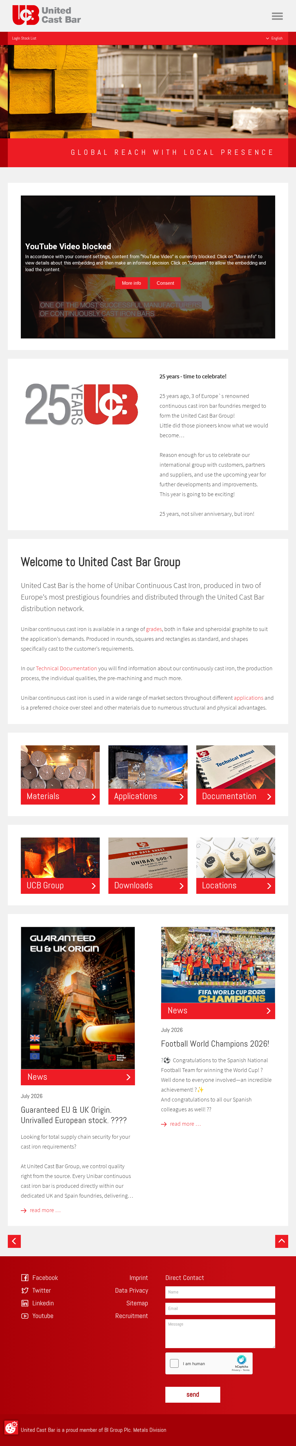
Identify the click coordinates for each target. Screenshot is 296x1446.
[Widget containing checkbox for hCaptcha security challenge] (209, 1363)
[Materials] (60, 774)
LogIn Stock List (24, 38)
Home (18, 4)
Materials (43, 796)
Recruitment (131, 1316)
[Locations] (235, 865)
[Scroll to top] (281, 1241)
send (192, 1394)
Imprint (139, 1277)
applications (248, 697)
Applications (135, 796)
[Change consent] (11, 1427)
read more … (45, 1210)
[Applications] (147, 774)
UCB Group (45, 885)
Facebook (45, 1277)
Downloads (133, 885)
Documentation (229, 796)
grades (154, 628)
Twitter (41, 1290)
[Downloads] (147, 865)
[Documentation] (235, 774)
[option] (148, 91)
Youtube (42, 1316)
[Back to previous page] (14, 1241)
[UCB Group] (60, 865)
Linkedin (43, 1303)
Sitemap (137, 1303)
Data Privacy (131, 1290)
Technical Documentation (66, 668)
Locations (219, 885)
